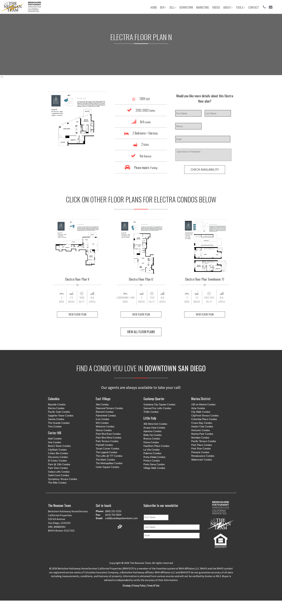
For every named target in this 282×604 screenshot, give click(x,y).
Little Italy (149, 418)
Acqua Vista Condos (154, 427)
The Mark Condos (105, 459)
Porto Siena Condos (154, 464)
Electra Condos (56, 408)
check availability (205, 169)
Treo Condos (55, 426)
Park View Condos (58, 468)
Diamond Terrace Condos (109, 408)
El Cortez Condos (57, 460)
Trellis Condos (151, 411)
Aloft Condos (55, 438)
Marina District (201, 398)
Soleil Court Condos (58, 475)
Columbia (53, 398)
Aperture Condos (152, 431)
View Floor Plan (77, 314)
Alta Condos (102, 404)
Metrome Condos (105, 426)
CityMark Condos (57, 449)
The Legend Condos (106, 452)
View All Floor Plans (141, 331)
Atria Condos (198, 408)
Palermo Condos (152, 453)
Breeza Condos (151, 438)
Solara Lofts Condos (59, 471)
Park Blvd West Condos (108, 437)
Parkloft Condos (104, 445)
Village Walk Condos (154, 468)
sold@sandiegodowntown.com (121, 518)
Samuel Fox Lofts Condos (157, 408)
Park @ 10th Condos (59, 464)
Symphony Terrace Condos (62, 479)
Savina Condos (56, 419)
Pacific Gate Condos (59, 411)
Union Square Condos (107, 467)
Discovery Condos (58, 457)
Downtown (186, 7)
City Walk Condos (200, 411)
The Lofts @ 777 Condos (109, 455)
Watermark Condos (201, 459)
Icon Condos (102, 419)
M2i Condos (102, 422)
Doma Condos (151, 442)
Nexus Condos (104, 430)
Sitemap (127, 585)
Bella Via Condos (152, 435)
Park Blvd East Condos (108, 433)
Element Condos (105, 411)
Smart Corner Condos (107, 448)
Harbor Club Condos (202, 426)
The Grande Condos (59, 422)
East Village (103, 398)
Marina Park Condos (202, 433)
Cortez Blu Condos (58, 453)
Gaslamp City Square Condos (159, 404)
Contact (253, 7)
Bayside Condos (57, 404)
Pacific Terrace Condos (203, 441)
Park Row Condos (201, 448)
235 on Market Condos (203, 404)
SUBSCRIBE (173, 548)
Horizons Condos (200, 430)
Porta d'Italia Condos (154, 457)
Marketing (202, 7)
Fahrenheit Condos (106, 415)
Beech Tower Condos (59, 446)
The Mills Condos (57, 482)
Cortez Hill (54, 432)
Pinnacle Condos (200, 452)
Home (153, 7)
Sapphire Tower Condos (60, 415)
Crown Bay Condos (201, 422)
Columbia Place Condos (204, 419)
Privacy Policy (139, 585)
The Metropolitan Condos (109, 463)
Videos (216, 7)
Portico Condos (151, 460)
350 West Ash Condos (155, 423)
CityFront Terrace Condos (205, 415)
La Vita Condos (151, 449)
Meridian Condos (200, 437)
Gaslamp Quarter (153, 398)
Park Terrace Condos (107, 441)
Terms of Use (153, 585)
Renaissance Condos (202, 455)
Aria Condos (54, 442)
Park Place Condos (201, 445)
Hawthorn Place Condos (156, 446)
